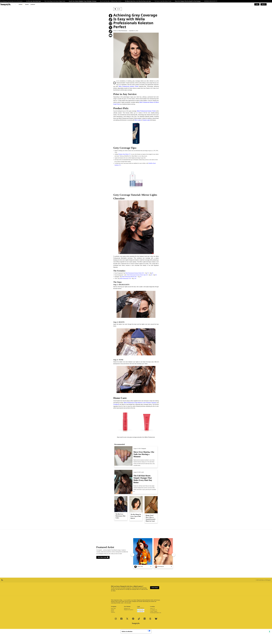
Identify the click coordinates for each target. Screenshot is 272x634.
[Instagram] (110, 24)
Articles (20, 4)
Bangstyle (144, 448)
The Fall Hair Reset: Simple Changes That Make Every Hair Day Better (142, 479)
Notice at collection (127, 631)
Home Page (113, 608)
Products (33, 4)
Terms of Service (140, 608)
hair (118, 9)
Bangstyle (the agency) (128, 609)
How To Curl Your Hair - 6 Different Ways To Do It (67, 1)
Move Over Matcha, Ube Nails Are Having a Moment (143, 454)
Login (257, 4)
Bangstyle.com (127, 608)
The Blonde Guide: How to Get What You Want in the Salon (95, 1)
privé (143, 472)
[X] (110, 28)
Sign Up (263, 4)
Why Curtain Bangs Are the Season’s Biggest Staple (11, 1)
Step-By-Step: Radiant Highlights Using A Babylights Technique (39, 1)
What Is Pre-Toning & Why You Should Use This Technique (144, 1)
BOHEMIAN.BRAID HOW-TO (167, 1)
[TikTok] (110, 20)
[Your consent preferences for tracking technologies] (269, 631)
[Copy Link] (110, 31)
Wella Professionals (122, 30)
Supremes (113, 612)
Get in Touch (155, 587)
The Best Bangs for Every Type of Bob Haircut (136, 516)
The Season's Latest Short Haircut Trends (119, 1)
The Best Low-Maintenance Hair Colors (120, 516)
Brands (27, 4)
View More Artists (102, 557)
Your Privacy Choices (140, 630)
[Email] (110, 35)
